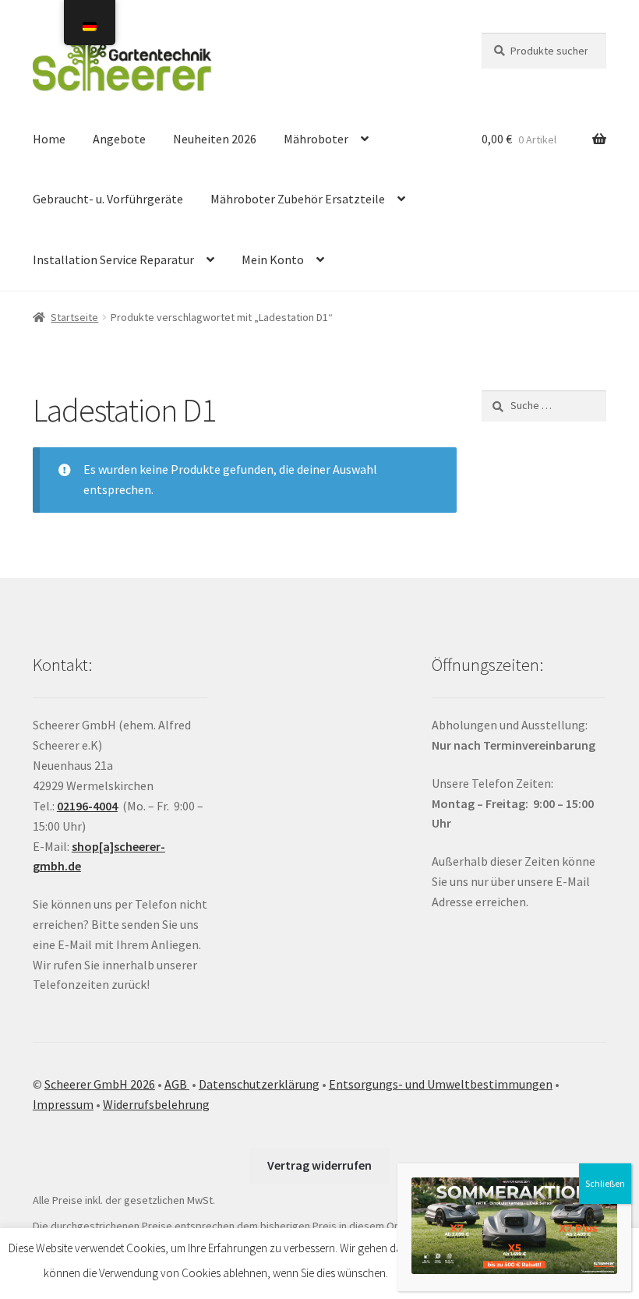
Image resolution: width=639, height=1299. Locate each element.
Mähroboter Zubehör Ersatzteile (297, 198)
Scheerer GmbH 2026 (99, 1084)
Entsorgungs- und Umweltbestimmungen (441, 1084)
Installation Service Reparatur (113, 259)
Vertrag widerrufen (319, 1165)
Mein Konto (273, 259)
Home (49, 138)
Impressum (63, 1104)
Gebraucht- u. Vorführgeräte (108, 198)
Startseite (74, 317)
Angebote (119, 138)
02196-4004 (87, 806)
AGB (176, 1084)
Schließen (605, 1183)
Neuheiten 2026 (214, 138)
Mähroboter (316, 138)
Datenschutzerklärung (259, 1084)
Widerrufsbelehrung (156, 1104)
